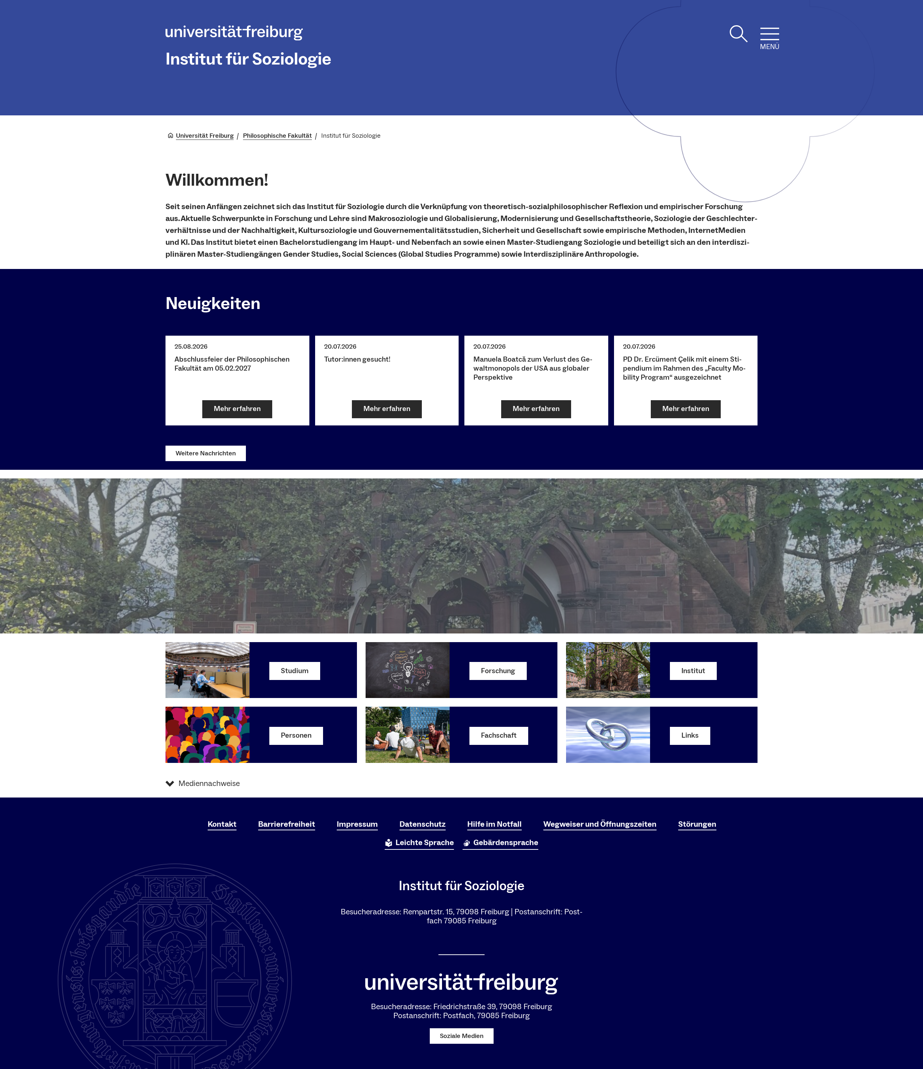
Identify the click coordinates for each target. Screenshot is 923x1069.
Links (690, 735)
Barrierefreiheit (286, 824)
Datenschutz (422, 824)
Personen (296, 735)
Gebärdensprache (505, 843)
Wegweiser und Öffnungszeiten (600, 824)
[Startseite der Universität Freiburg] (234, 34)
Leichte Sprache (425, 843)
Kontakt (222, 824)
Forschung (498, 671)
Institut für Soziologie (248, 59)
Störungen (697, 824)
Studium (295, 671)
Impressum (357, 824)
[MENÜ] (769, 34)
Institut (693, 671)
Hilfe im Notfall (494, 824)
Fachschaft (499, 735)
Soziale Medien (461, 1036)
